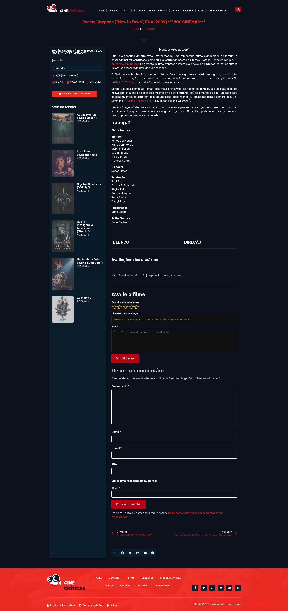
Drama (175, 10)
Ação (102, 10)
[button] (238, 9)
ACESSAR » (83, 121)
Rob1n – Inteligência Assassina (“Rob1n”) (85, 226)
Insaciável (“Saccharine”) (87, 153)
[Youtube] (221, 588)
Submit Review (125, 358)
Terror (126, 10)
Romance (188, 10)
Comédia (113, 10)
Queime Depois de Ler (139, 100)
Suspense (139, 10)
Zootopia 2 (84, 297)
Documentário (218, 10)
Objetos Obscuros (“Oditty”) (89, 186)
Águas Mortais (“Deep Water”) (87, 116)
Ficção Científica (158, 10)
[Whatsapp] (238, 588)
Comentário (120, 386)
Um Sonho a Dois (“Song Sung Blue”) (90, 261)
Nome (116, 431)
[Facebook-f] (195, 588)
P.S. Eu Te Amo (125, 82)
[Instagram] (212, 588)
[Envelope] (229, 588)
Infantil (202, 10)
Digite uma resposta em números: (134, 480)
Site (114, 464)
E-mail (117, 448)
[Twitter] (204, 588)
